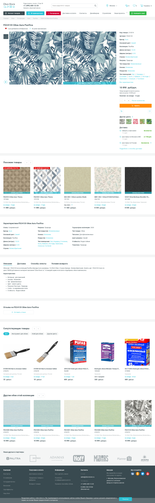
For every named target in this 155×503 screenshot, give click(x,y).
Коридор (140, 74)
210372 (97, 432)
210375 (66, 432)
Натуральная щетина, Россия (12, 374)
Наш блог (6, 493)
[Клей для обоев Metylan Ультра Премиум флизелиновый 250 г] (107, 352)
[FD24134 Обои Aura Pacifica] (138, 413)
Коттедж (146, 76)
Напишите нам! (139, 13)
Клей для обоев (37, 334)
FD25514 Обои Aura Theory (12, 197)
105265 (97, 371)
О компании (7, 478)
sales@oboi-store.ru (87, 477)
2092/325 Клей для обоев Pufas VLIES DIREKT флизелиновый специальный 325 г (77, 369)
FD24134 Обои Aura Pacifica (135, 430)
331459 (127, 199)
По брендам (21, 18)
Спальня (132, 79)
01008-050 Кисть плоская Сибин (14, 369)
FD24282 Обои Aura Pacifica (43, 430)
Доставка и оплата (69, 13)
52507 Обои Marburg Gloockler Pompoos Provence (137, 197)
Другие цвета (52, 334)
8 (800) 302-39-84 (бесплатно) (87, 488)
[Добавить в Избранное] (150, 111)
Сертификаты (8, 489)
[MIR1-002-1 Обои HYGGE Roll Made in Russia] (107, 180)
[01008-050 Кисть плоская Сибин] (16, 352)
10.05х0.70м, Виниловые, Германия (136, 202)
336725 (97, 199)
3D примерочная (37, 13)
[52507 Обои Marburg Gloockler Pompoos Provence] (138, 180)
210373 (6, 432)
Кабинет (137, 76)
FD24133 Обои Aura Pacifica (49, 18)
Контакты (83, 13)
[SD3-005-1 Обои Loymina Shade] (77, 180)
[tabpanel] (35, 58)
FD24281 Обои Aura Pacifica (74, 430)
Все (6, 334)
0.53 (134, 53)
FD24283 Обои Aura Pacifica (13, 430)
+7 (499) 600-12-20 (31, 6)
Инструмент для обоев (20, 334)
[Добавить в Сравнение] (121, 111)
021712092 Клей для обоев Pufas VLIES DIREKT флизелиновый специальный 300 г (137, 369)
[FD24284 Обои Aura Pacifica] (107, 413)
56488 (66, 371)
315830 (127, 371)
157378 (36, 199)
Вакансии (6, 485)
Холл (130, 76)
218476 (6, 371)
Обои (12, 18)
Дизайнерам (94, 13)
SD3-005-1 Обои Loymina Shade (75, 197)
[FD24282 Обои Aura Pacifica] (47, 413)
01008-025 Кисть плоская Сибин (45, 369)
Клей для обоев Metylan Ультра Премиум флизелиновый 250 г (107, 369)
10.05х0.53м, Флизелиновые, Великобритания (17, 202)
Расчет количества (138, 100)
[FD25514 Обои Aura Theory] (16, 180)
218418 (36, 371)
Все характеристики (126, 82)
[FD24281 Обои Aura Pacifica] (77, 413)
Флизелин (129, 67)
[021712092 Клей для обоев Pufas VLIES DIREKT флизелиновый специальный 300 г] (138, 352)
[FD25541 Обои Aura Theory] (47, 180)
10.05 (133, 50)
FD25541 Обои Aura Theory (43, 197)
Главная (6, 18)
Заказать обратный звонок (31, 8)
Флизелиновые (136, 64)
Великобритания (132, 57)
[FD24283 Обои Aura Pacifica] (16, 413)
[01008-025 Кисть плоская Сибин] (47, 352)
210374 (36, 432)
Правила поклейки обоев (64, 484)
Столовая (123, 76)
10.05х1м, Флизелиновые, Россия (74, 202)
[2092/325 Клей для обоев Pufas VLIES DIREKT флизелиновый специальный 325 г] (77, 352)
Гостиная (140, 79)
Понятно (125, 499)
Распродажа (54, 13)
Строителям (106, 13)
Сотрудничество (9, 482)
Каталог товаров (14, 13)
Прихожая (123, 79)
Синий (133, 43)
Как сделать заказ (61, 474)
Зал (133, 74)
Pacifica (35, 18)
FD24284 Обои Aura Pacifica (104, 430)
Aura (28, 18)
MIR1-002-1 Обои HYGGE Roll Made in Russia (107, 197)
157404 (6, 199)
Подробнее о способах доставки (131, 148)
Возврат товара (35, 484)
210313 (127, 432)
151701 (66, 199)
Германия (67, 374)
